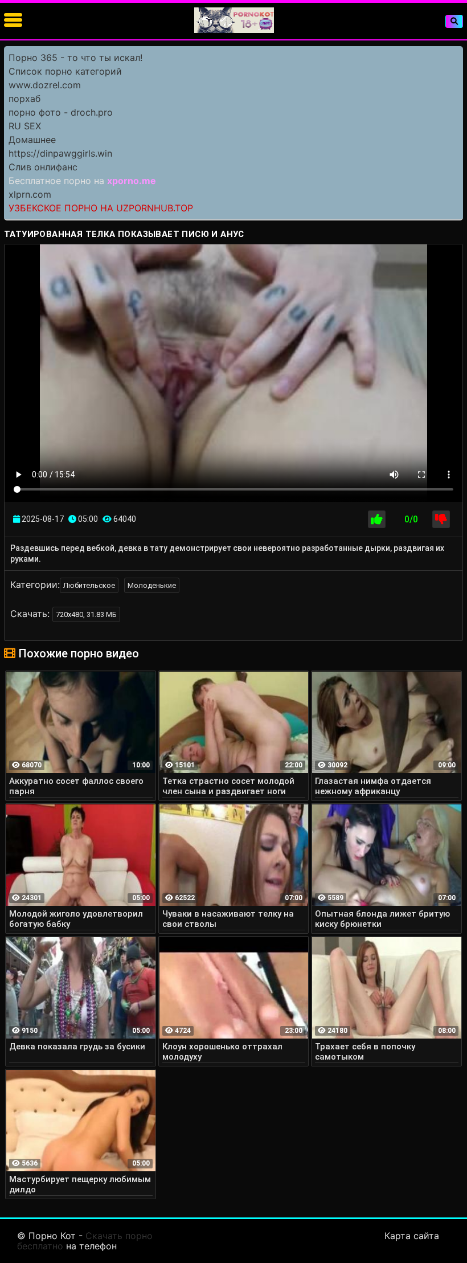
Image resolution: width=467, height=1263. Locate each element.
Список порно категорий (65, 71)
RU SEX (25, 126)
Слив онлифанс (43, 167)
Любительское (89, 585)
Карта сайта (411, 1235)
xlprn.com (30, 194)
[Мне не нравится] (441, 519)
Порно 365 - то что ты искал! (75, 57)
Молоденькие (152, 585)
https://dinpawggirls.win (60, 153)
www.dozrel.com (45, 85)
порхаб (24, 98)
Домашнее (32, 139)
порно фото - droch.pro (61, 112)
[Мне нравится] (377, 519)
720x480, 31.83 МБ (86, 614)
